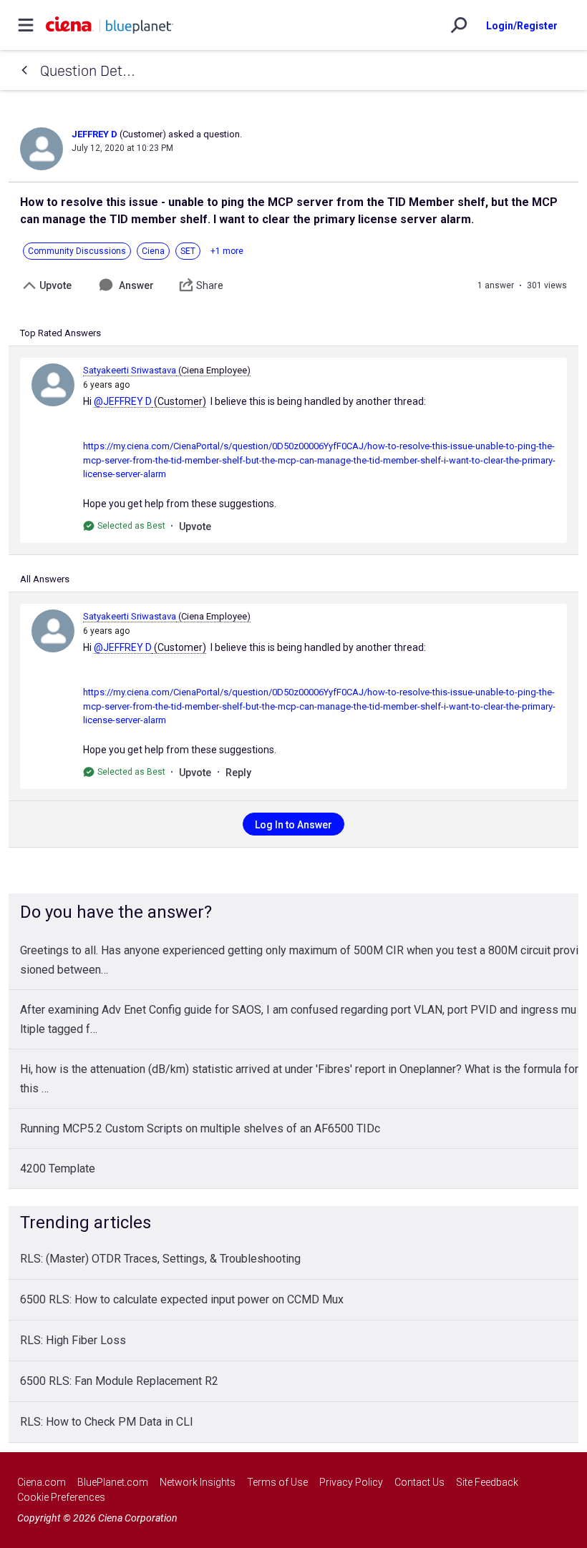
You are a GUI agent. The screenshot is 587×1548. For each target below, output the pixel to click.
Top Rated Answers (60, 333)
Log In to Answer (293, 825)
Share (209, 285)
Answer (136, 285)
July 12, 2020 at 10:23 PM (122, 148)
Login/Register (522, 25)
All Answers (44, 579)
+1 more (226, 251)
